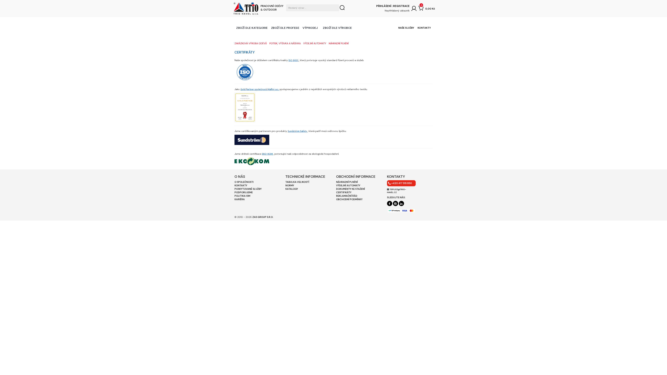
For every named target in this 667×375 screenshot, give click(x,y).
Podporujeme (243, 192)
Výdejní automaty (314, 43)
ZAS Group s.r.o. (262, 217)
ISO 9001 (294, 60)
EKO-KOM (267, 153)
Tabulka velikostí (297, 182)
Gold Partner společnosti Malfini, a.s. (259, 89)
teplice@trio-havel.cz (396, 191)
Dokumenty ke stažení (350, 188)
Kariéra (239, 199)
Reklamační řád (346, 195)
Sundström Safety (297, 131)
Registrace (401, 6)
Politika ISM (242, 195)
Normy (289, 185)
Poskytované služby (248, 188)
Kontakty (424, 27)
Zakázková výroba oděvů (250, 43)
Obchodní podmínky (349, 199)
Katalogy (291, 188)
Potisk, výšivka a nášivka (285, 43)
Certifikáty (343, 192)
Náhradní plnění (339, 43)
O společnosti (244, 182)
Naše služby (406, 27)
